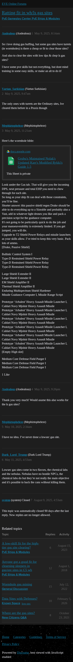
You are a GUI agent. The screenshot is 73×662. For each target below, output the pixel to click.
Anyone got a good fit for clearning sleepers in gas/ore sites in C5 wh (19, 566)
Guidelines (35, 637)
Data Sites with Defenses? (19, 598)
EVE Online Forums (14, 3)
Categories (19, 637)
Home (5, 637)
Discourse (23, 652)
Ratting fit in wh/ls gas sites (27, 12)
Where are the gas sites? (18, 613)
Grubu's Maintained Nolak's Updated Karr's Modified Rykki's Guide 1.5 (40, 163)
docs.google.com (20, 151)
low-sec (26, 603)
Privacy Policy (10, 644)
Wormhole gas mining (17, 584)
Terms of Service (56, 637)
